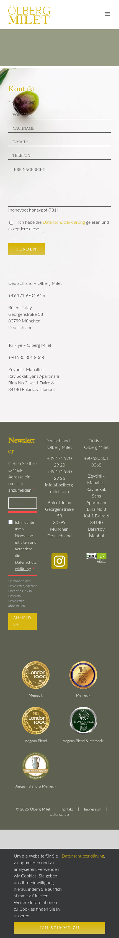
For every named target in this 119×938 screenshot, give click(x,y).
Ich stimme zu (60, 928)
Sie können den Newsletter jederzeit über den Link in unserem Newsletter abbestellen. (22, 593)
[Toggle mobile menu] (108, 14)
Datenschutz (59, 815)
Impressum (92, 809)
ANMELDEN (22, 621)
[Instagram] (59, 561)
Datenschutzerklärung (64, 222)
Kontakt (67, 809)
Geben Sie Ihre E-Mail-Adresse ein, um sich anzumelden (22, 477)
